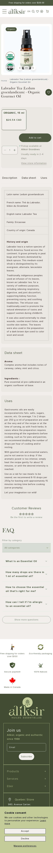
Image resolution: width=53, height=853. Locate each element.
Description (9, 178)
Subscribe (26, 756)
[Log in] (42, 11)
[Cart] (47, 11)
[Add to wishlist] (48, 92)
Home (4, 80)
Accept (25, 831)
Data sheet (29, 178)
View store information (33, 163)
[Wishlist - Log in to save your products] (37, 11)
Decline (25, 838)
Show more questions (26, 619)
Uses (44, 178)
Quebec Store (24, 799)
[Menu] (4, 11)
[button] (33, 11)
